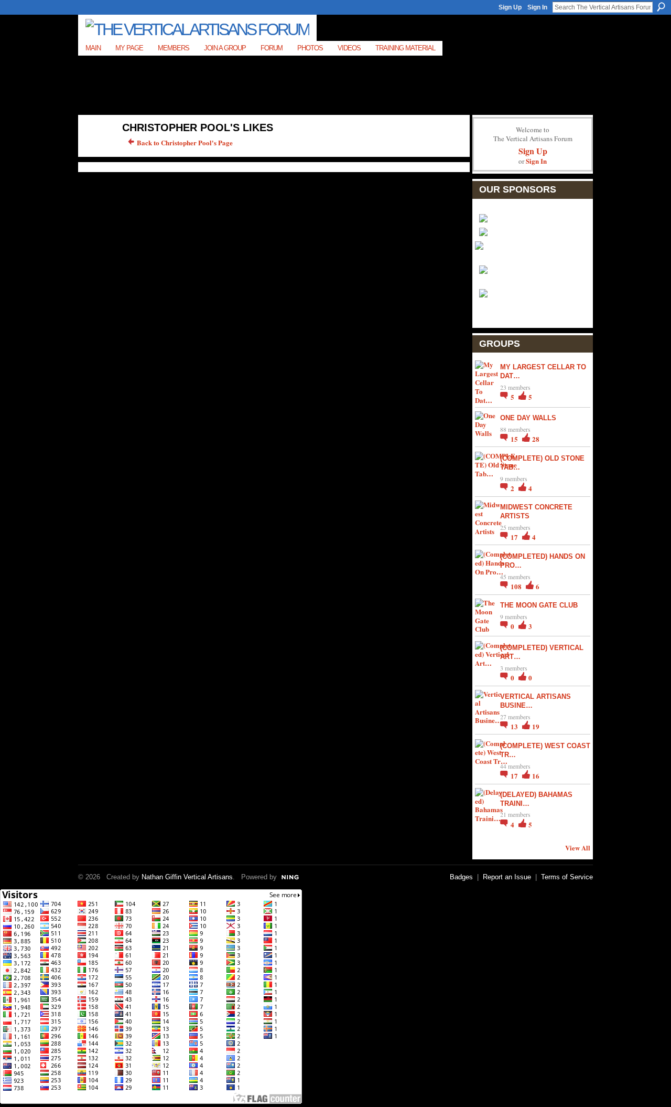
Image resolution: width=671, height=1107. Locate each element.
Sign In (537, 7)
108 (517, 586)
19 (535, 726)
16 (535, 776)
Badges (461, 877)
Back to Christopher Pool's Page (185, 142)
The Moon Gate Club (539, 605)
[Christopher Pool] (95, 150)
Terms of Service (567, 877)
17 (515, 537)
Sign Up (510, 7)
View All (577, 848)
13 (515, 726)
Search (661, 7)
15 (515, 439)
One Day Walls (528, 418)
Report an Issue (507, 877)
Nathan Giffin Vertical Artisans (187, 877)
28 (535, 439)
